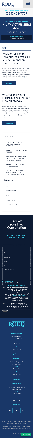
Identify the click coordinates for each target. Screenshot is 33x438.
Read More (9, 83)
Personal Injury (11, 200)
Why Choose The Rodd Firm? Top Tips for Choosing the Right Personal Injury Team (16, 158)
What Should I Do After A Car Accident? (16, 151)
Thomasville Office (16, 333)
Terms (14, 295)
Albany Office (16, 358)
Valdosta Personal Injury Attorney (17, 423)
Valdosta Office (16, 383)
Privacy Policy (21, 295)
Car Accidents (11, 191)
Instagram (10, 410)
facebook (23, 410)
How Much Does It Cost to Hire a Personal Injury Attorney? (15, 144)
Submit (5, 310)
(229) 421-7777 (16, 13)
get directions (16, 354)
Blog (8, 186)
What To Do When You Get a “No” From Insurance (16, 165)
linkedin (16, 410)
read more (25, 78)
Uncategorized (11, 204)
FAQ (7, 195)
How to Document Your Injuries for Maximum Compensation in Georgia (15, 172)
